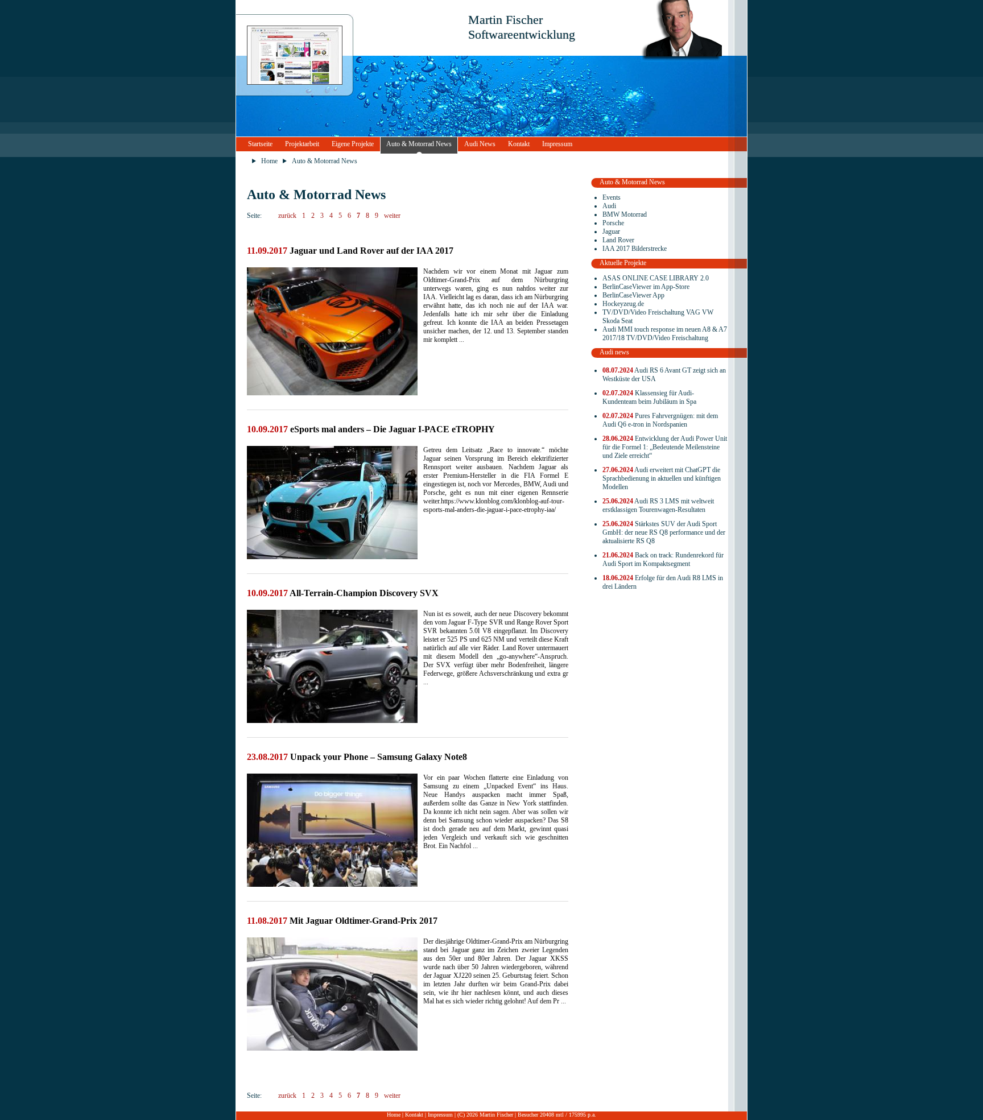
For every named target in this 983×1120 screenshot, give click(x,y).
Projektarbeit (302, 144)
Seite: (254, 216)
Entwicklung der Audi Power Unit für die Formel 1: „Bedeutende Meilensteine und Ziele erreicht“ (664, 447)
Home (269, 161)
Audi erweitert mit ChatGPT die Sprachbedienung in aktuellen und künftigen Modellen (661, 478)
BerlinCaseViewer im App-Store (645, 287)
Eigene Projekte (353, 144)
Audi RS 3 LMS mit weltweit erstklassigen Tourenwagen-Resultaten (658, 505)
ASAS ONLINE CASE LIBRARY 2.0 (655, 278)
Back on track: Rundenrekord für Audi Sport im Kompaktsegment (663, 559)
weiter (392, 216)
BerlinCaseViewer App (633, 295)
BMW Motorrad (624, 214)
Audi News (479, 144)
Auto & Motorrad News (419, 144)
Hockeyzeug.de (623, 304)
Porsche (613, 223)
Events (611, 197)
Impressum (557, 144)
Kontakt (519, 144)
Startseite (260, 144)
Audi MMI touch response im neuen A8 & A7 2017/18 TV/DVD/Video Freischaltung (664, 333)
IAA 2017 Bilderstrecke (634, 249)
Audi (609, 206)
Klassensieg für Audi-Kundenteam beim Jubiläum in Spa (649, 397)
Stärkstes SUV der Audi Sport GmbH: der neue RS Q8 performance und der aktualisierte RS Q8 (663, 532)
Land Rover (618, 240)
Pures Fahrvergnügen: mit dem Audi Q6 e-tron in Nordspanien (660, 420)
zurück (287, 216)
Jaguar (611, 231)
